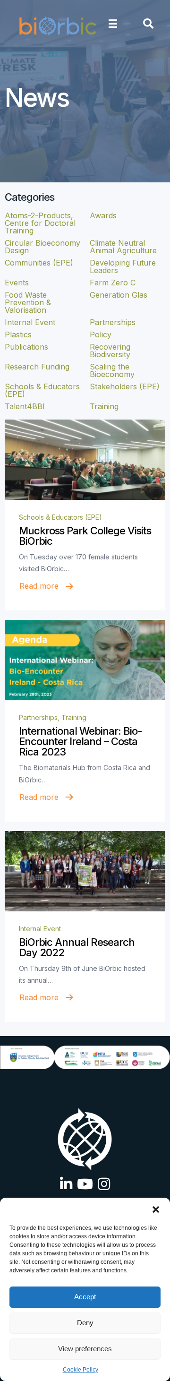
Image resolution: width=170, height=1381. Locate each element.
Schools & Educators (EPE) (60, 517)
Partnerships (38, 717)
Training (73, 717)
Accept (85, 1297)
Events (17, 282)
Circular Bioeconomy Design (42, 246)
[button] (156, 1209)
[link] (85, 460)
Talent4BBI (25, 406)
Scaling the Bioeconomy (112, 370)
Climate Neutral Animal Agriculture (123, 246)
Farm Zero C (113, 282)
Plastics (18, 334)
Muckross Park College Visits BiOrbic (85, 535)
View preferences (85, 1349)
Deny (85, 1323)
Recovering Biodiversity (110, 350)
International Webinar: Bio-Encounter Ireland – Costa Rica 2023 (80, 741)
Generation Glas (118, 295)
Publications (26, 347)
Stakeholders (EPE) (125, 386)
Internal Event (40, 929)
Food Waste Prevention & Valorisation (28, 302)
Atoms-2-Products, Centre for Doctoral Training (40, 223)
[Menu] (113, 23)
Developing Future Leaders (123, 266)
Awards (103, 215)
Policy (100, 334)
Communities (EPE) (39, 262)
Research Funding (37, 366)
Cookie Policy (80, 1369)
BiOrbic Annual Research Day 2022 (77, 947)
